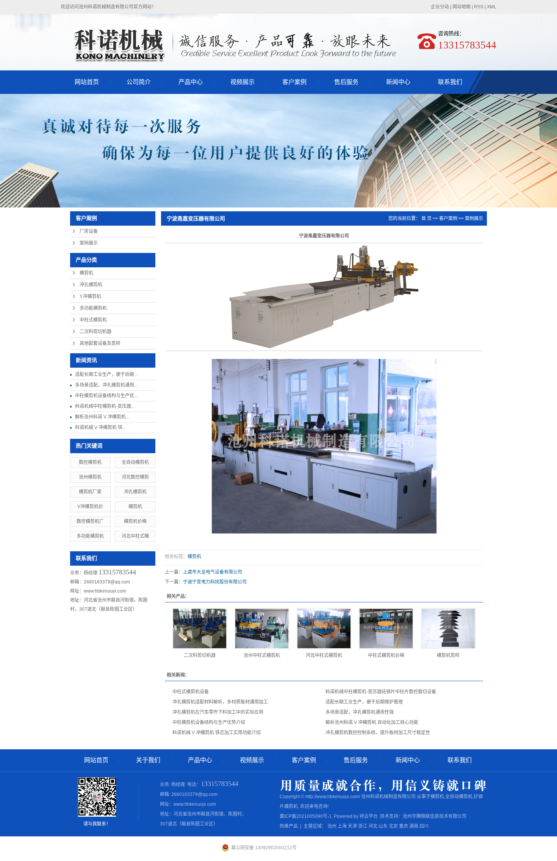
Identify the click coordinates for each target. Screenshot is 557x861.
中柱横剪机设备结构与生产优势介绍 (208, 722)
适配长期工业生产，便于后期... (106, 374)
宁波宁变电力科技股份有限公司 (215, 582)
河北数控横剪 (135, 477)
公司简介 (139, 82)
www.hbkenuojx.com (105, 591)
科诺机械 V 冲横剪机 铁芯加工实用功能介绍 (216, 732)
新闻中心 (398, 82)
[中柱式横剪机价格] (386, 628)
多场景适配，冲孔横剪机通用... (106, 385)
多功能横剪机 (93, 308)
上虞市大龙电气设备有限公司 (212, 572)
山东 (383, 826)
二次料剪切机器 (95, 331)
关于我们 (148, 760)
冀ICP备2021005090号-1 (306, 816)
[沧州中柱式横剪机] (262, 628)
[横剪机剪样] (448, 628)
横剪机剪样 (448, 655)
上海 (342, 826)
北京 (393, 826)
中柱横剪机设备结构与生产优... (106, 395)
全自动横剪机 (135, 462)
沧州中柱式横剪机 (262, 655)
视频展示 (242, 82)
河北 (372, 826)
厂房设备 (89, 231)
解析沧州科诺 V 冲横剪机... (102, 417)
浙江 (362, 826)
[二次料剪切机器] (199, 628)
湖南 (413, 826)
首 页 (426, 218)
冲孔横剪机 (91, 284)
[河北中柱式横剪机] (324, 628)
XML (491, 6)
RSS (478, 6)
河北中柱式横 (135, 536)
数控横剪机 (90, 462)
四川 (424, 826)
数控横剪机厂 (90, 521)
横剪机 (86, 273)
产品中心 (190, 82)
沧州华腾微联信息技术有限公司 (434, 816)
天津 (352, 826)
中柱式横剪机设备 (190, 691)
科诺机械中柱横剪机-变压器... (105, 406)
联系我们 (450, 82)
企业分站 (440, 6)
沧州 (331, 826)
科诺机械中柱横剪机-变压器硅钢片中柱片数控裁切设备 (380, 691)
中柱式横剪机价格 (386, 655)
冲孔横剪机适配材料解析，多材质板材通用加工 (220, 702)
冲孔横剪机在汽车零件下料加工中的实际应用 (217, 712)
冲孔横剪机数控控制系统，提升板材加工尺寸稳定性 (377, 732)
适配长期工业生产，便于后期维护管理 (364, 702)
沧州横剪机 (90, 477)
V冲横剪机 (90, 296)
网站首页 (87, 82)
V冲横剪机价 (90, 506)
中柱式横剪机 (93, 320)
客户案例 (294, 82)
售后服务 (346, 82)
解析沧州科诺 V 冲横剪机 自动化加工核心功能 (371, 722)
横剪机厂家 (90, 491)
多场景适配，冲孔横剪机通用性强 (359, 712)
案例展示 (89, 243)
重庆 (403, 826)
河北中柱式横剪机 (324, 655)
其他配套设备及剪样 (100, 343)
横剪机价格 (135, 521)
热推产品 (289, 826)
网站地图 (461, 6)
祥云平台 (369, 816)
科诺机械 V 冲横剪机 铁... (100, 427)
